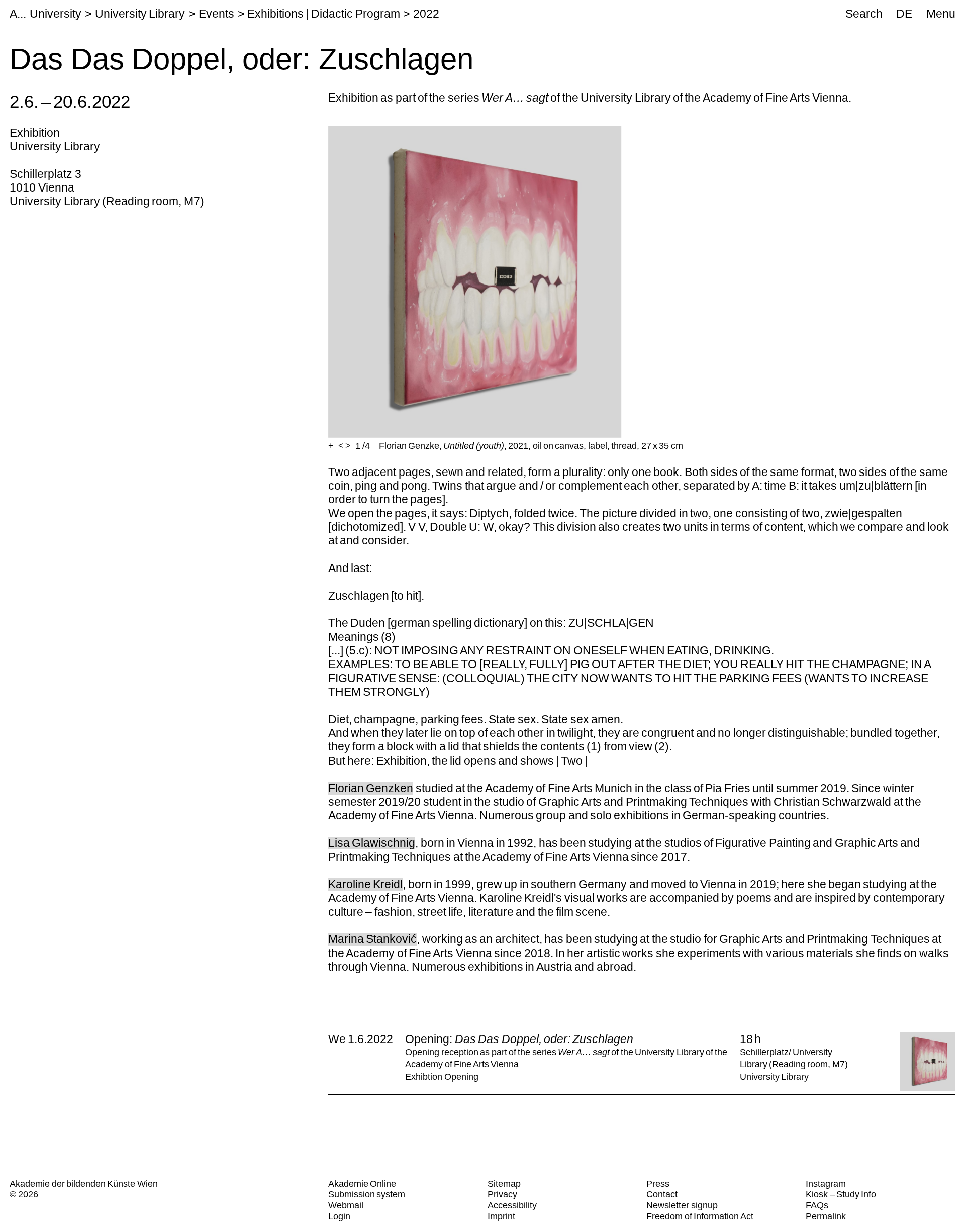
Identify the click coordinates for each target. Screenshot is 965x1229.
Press (657, 1184)
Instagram (826, 1184)
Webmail (345, 1205)
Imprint (501, 1216)
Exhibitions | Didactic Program (323, 13)
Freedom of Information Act (699, 1216)
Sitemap (504, 1184)
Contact (662, 1194)
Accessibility (512, 1205)
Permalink (826, 1216)
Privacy (502, 1194)
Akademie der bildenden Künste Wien (84, 1184)
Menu (940, 13)
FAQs (817, 1205)
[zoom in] (331, 446)
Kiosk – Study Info (841, 1194)
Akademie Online (362, 1184)
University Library (140, 13)
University (55, 13)
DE (904, 13)
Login (339, 1216)
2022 (426, 13)
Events (216, 13)
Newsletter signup (681, 1205)
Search (864, 13)
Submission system (366, 1194)
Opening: (519, 1039)
